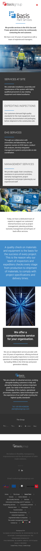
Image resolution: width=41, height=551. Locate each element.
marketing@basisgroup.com (23, 478)
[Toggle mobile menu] (37, 5)
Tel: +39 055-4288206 (20, 407)
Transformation (18, 510)
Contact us (14, 523)
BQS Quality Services (13, 499)
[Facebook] (19, 470)
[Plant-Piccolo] (20, 374)
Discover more (12, 507)
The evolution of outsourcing (18, 512)
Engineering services (9, 504)
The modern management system (18, 520)
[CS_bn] (27, 426)
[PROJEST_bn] (20, 426)
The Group (16, 494)
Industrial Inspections (18, 515)
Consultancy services (26, 504)
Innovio (11, 497)
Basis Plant (28, 494)
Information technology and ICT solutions (18, 502)
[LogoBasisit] (20, 11)
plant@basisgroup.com (20, 409)
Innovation (25, 507)
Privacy (20, 545)
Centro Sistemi (22, 497)
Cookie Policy (14, 545)
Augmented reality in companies (18, 517)
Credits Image (26, 545)
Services (26, 499)
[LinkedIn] (22, 470)
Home (6, 494)
